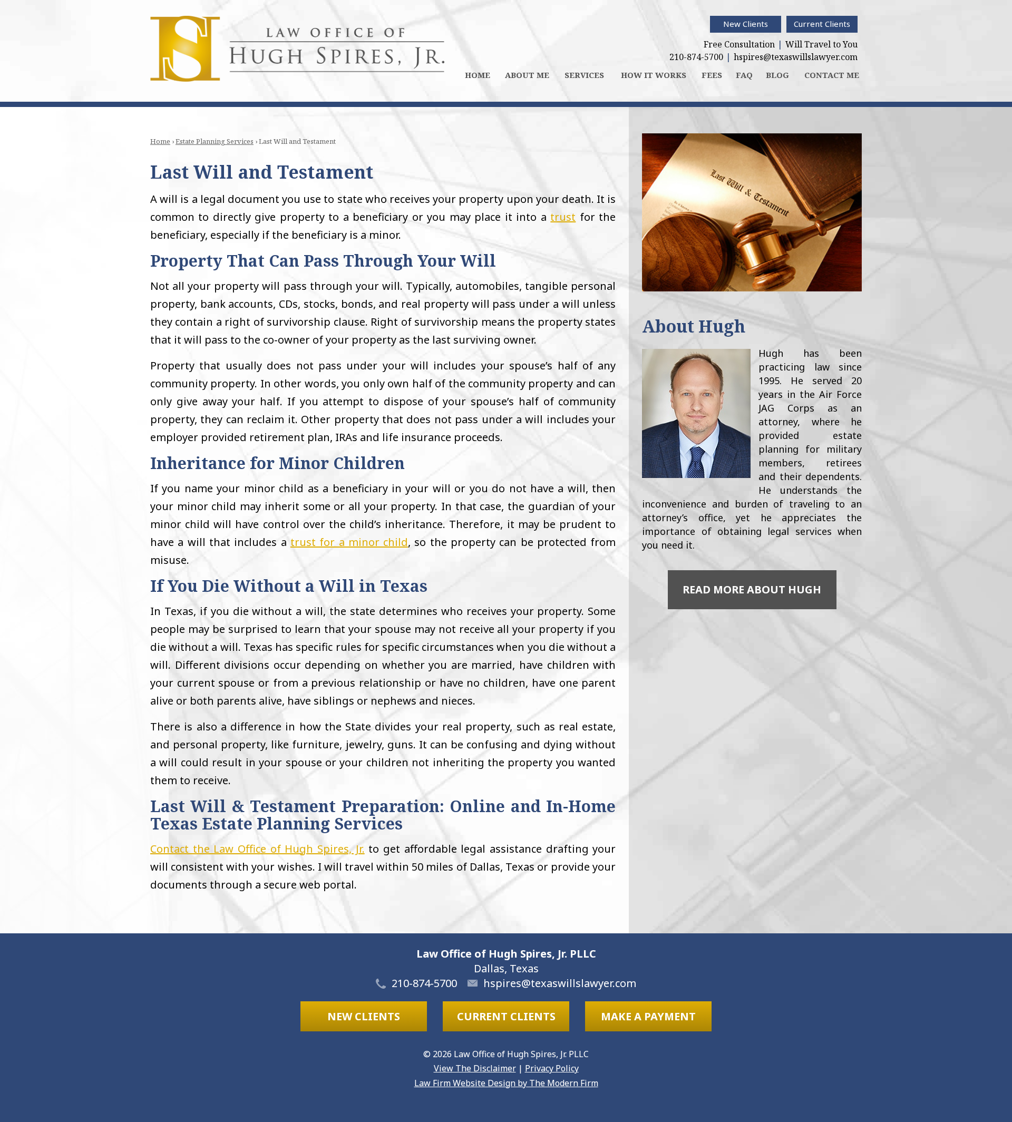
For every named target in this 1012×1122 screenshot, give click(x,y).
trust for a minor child (349, 542)
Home (477, 75)
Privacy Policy (552, 1068)
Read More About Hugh (752, 589)
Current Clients (822, 23)
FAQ (744, 75)
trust (563, 217)
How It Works (653, 75)
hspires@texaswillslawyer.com (796, 57)
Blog (777, 75)
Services (584, 75)
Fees (712, 75)
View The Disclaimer (475, 1068)
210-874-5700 (696, 57)
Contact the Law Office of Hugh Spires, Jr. (257, 849)
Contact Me (831, 75)
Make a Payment (648, 1016)
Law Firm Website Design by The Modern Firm (506, 1083)
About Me (527, 75)
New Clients (745, 23)
